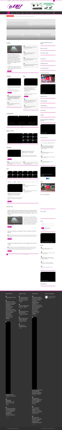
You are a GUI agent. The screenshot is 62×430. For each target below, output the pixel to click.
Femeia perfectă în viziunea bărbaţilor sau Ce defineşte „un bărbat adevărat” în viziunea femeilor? (10, 412)
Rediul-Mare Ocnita (11, 297)
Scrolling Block (10, 113)
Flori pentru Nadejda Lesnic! (23, 326)
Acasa (8, 13)
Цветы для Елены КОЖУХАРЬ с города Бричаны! (23, 313)
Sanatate (9, 76)
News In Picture (10, 130)
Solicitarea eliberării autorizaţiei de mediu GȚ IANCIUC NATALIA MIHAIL (47, 152)
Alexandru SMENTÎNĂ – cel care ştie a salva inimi (10, 402)
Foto (24, 76)
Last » (23, 254)
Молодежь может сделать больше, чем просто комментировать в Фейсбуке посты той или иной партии (30, 101)
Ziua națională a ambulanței (14, 87)
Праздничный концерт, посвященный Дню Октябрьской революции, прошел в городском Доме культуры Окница (47, 258)
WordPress (45, 428)
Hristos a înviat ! (44, 133)
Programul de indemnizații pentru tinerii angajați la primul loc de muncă (15, 36)
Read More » (9, 71)
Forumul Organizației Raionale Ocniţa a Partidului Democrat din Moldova (47, 253)
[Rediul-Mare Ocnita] (6, 296)
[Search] (54, 1)
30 (19, 254)
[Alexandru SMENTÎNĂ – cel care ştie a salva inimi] (6, 399)
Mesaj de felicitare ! (44, 280)
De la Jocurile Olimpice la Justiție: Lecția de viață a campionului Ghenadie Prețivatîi (37, 420)
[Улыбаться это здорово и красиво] (8, 357)
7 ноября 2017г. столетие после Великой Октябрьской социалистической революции (47, 263)
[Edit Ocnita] (15, 6)
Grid (8, 168)
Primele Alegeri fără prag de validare (24, 306)
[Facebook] (47, 178)
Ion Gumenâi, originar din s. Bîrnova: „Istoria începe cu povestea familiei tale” (30, 36)
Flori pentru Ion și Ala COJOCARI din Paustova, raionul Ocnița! (23, 299)
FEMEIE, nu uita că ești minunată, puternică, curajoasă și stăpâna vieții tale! (47, 248)
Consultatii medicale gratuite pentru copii (46, 267)
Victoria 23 (43, 93)
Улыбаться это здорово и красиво (11, 395)
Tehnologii (9, 147)
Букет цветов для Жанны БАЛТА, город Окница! (23, 320)
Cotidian (8, 43)
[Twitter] (48, 178)
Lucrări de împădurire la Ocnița (47, 241)
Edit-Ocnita (53, 428)
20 (17, 254)
